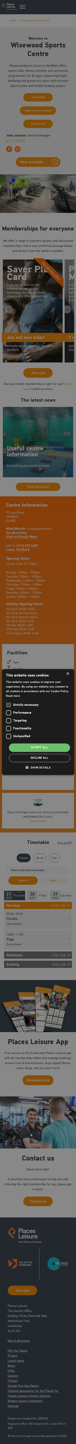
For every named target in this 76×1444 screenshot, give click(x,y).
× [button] (67, 673)
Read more (13, 696)
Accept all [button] (39, 747)
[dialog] (38, 722)
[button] (38, 767)
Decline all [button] (39, 757)
